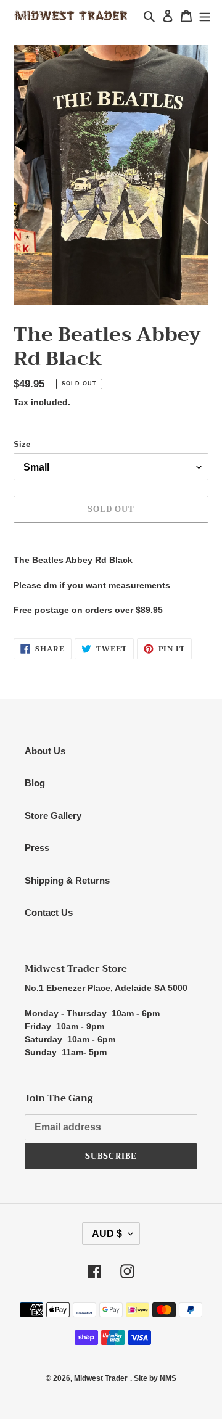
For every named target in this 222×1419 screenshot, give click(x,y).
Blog (35, 783)
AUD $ (107, 1233)
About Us (45, 751)
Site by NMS (155, 1378)
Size (22, 444)
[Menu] (204, 16)
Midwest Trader (101, 1378)
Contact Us (49, 912)
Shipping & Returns (67, 880)
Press (37, 847)
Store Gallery (53, 815)
